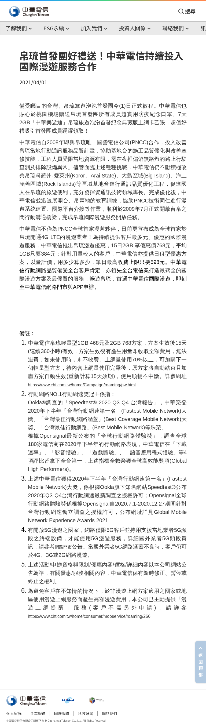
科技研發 (85, 713)
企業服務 (37, 713)
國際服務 (61, 713)
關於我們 (109, 713)
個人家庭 (13, 713)
